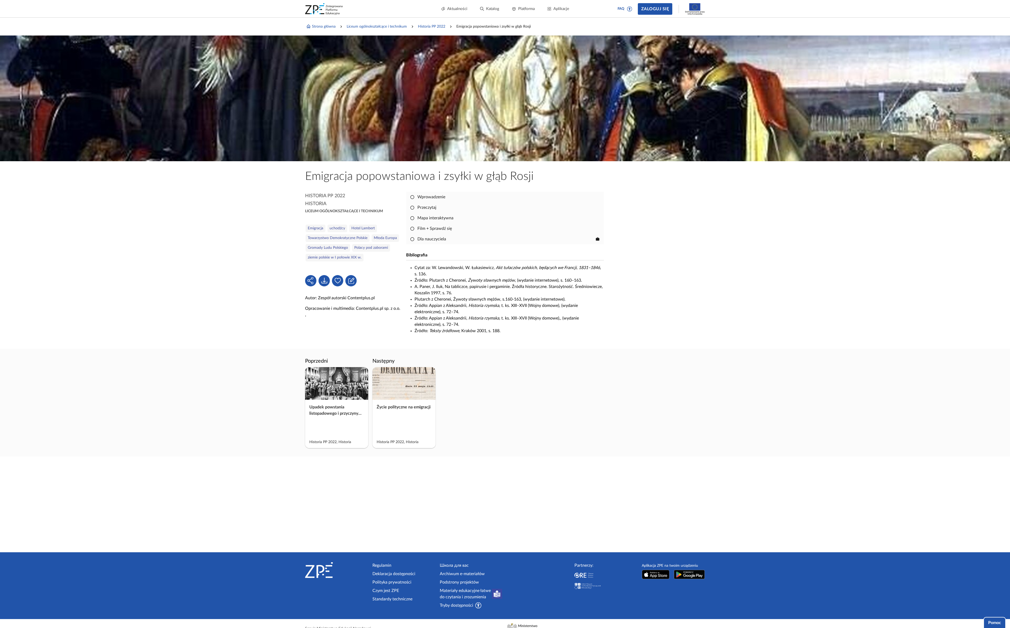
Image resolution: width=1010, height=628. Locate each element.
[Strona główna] (336, 570)
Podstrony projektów (459, 582)
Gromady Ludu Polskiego (328, 248)
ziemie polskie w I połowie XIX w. (334, 257)
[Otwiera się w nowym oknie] (656, 574)
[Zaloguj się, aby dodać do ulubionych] (337, 280)
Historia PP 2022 (431, 26)
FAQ (621, 9)
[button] (630, 9)
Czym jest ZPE (385, 591)
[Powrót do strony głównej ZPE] (324, 9)
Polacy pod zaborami (371, 248)
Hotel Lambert (363, 228)
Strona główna (324, 26)
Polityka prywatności (391, 582)
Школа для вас (454, 565)
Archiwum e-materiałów (462, 574)
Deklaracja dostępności (393, 574)
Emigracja (315, 228)
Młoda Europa (385, 238)
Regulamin (381, 565)
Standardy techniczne (392, 599)
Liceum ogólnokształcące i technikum (377, 26)
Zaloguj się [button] (655, 9)
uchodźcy (337, 228)
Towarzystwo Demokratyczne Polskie (337, 238)
